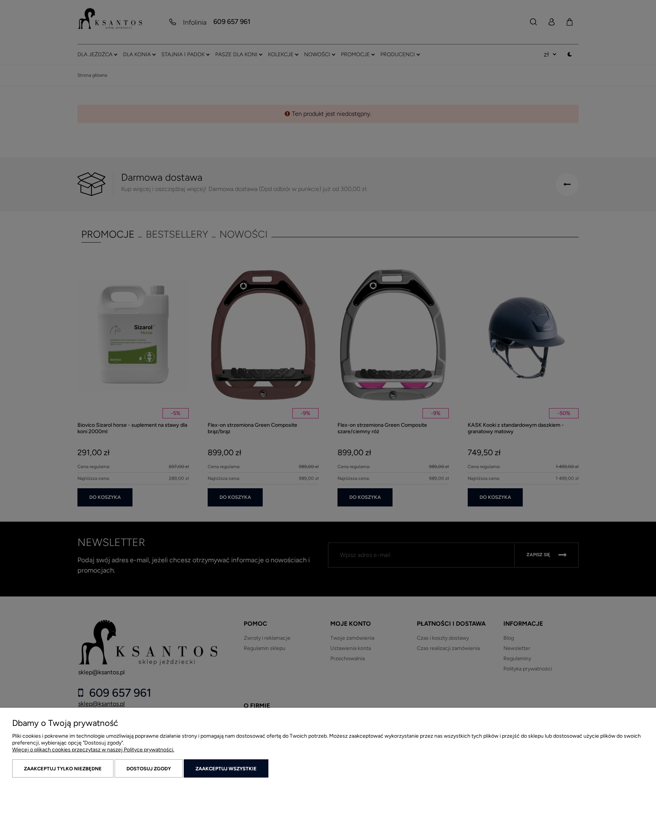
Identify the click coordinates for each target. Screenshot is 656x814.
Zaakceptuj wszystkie (226, 768)
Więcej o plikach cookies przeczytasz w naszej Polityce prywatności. (93, 749)
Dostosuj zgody (148, 768)
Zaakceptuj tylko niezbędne (63, 768)
